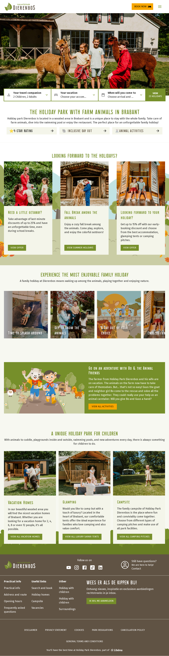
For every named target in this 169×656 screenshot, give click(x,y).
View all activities (103, 406)
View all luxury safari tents (82, 536)
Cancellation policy (133, 630)
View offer (17, 247)
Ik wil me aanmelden (101, 600)
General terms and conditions (84, 641)
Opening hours (13, 601)
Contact (136, 568)
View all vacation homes (25, 536)
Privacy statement (56, 630)
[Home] (19, 7)
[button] (160, 7)
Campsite (37, 601)
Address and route (15, 594)
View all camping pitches (135, 536)
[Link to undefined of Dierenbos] (69, 567)
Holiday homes (41, 594)
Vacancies (38, 607)
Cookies (79, 630)
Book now (140, 6)
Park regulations (102, 630)
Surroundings (67, 609)
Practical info (12, 588)
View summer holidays (80, 247)
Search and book (42, 588)
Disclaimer (30, 630)
